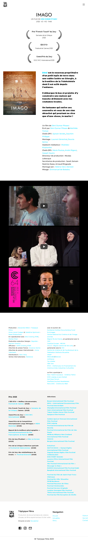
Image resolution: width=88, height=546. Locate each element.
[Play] (44, 205)
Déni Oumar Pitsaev (60, 126)
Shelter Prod (13, 339)
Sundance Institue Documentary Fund (61, 330)
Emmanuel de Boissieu (60, 169)
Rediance (29, 357)
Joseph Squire (48, 153)
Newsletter (34, 521)
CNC (48, 341)
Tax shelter (51, 361)
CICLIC (49, 345)
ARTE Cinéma (22, 345)
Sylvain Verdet (59, 134)
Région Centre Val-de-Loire (63, 345)
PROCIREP (51, 357)
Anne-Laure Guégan (16, 332)
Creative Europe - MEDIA (56, 343)
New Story (23, 354)
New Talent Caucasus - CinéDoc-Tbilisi (61, 375)
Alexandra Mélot (24, 328)
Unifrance (50, 359)
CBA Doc (50, 363)
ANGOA (58, 357)
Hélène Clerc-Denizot (64, 167)
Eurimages (51, 332)
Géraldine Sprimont (32, 332)
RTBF (37, 337)
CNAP (49, 354)
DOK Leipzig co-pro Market (57, 377)
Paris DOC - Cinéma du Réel (57, 383)
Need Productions (15, 334)
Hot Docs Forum (53, 379)
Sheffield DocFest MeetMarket (58, 381)
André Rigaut (71, 150)
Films (54, 521)
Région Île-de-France (54, 339)
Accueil (55, 516)
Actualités (56, 518)
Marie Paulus (58, 150)
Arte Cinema (29, 337)
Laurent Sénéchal (59, 139)
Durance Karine (34, 348)
